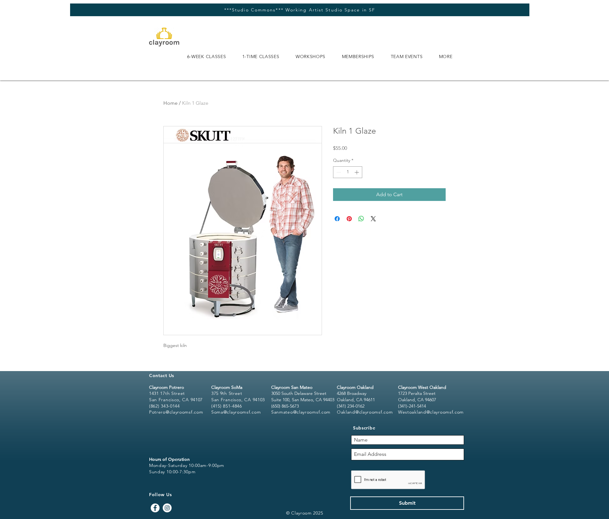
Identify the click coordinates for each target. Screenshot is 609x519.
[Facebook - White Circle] (155, 507)
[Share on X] (373, 219)
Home (170, 103)
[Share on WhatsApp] (361, 219)
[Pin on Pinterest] (349, 219)
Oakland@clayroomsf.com (365, 412)
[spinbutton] (347, 172)
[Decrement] (338, 172)
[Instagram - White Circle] (167, 507)
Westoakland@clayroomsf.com (431, 412)
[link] (582, 30)
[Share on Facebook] (337, 219)
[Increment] (357, 172)
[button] (206, 56)
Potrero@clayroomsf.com (176, 412)
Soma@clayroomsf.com (236, 412)
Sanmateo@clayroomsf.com (301, 412)
